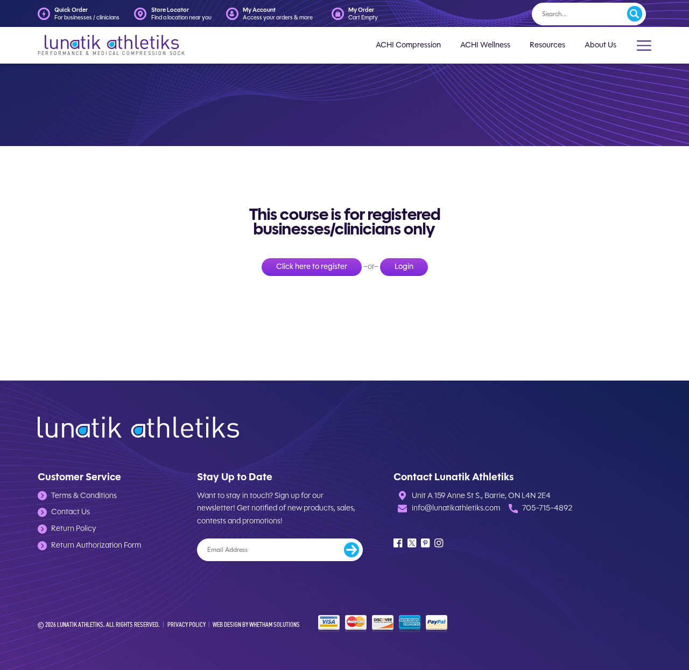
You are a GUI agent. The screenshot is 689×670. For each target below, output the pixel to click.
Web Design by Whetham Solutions (256, 624)
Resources (547, 45)
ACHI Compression (408, 45)
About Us (600, 45)
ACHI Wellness (485, 45)
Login (404, 266)
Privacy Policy (186, 624)
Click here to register (311, 266)
